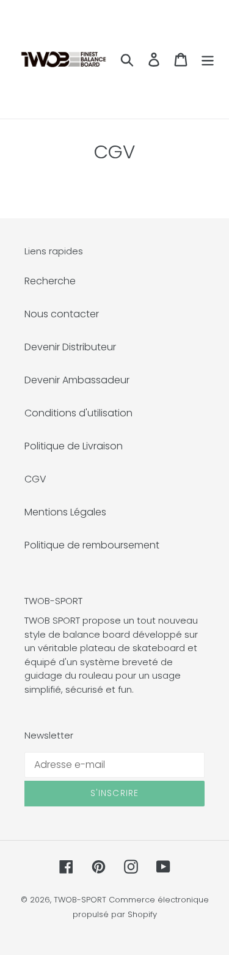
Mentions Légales (65, 512)
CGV (35, 479)
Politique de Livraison (73, 446)
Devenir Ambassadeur (76, 380)
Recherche (50, 281)
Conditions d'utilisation (78, 413)
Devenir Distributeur (70, 347)
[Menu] (207, 59)
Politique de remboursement (91, 545)
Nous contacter (61, 314)
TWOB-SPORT (80, 899)
